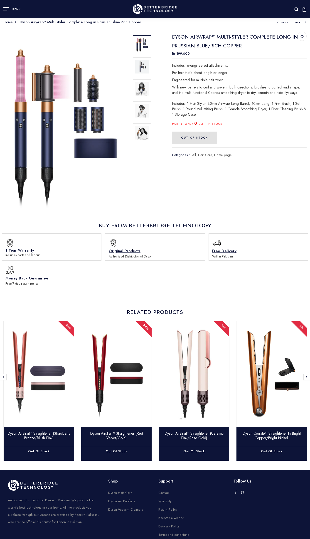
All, (195, 154)
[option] (64, 127)
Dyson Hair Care (120, 492)
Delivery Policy (169, 526)
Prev (284, 22)
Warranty (164, 501)
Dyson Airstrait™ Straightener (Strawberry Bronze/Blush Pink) (38, 435)
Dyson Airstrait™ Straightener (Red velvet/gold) (116, 435)
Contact (164, 492)
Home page (223, 154)
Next (299, 22)
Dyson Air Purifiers (121, 501)
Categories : (181, 154)
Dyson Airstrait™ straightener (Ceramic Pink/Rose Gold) (194, 435)
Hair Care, (206, 154)
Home (8, 22)
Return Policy (167, 509)
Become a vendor (171, 518)
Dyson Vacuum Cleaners (125, 509)
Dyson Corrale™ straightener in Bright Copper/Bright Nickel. (272, 435)
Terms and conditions (173, 534)
